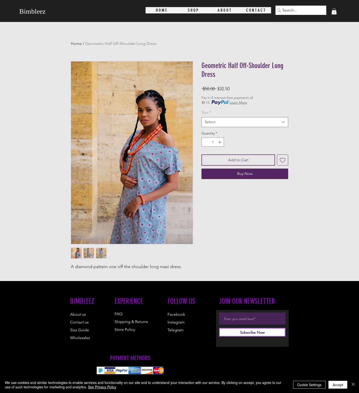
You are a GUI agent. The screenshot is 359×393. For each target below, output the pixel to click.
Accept (338, 384)
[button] (334, 11)
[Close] (353, 384)
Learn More (238, 102)
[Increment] (220, 142)
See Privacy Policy (102, 386)
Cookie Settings (309, 384)
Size (206, 112)
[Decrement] (205, 142)
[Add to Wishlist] (282, 160)
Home (76, 43)
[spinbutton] (212, 142)
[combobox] (244, 122)
